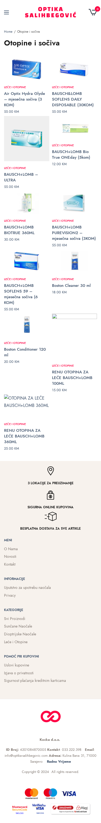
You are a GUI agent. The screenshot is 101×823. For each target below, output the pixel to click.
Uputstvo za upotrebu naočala (27, 587)
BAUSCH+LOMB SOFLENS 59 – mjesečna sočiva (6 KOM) (21, 294)
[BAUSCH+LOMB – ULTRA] (26, 138)
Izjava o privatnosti (19, 673)
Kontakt (9, 564)
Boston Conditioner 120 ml (25, 352)
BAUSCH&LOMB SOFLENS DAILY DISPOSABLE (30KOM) (73, 99)
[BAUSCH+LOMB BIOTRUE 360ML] (26, 202)
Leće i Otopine (15, 87)
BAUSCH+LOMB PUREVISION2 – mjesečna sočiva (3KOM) (74, 232)
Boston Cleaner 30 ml (71, 285)
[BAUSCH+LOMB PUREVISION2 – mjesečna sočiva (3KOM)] (74, 202)
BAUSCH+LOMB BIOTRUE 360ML (19, 230)
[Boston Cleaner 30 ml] (74, 261)
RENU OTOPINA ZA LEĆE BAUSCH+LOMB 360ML (24, 436)
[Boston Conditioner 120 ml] (26, 325)
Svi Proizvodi (14, 618)
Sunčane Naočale (18, 626)
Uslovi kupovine (16, 665)
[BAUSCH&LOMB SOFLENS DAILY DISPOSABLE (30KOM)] (74, 69)
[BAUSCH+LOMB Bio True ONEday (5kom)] (74, 127)
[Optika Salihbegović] (50, 12)
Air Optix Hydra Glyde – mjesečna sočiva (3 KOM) (24, 99)
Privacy (10, 595)
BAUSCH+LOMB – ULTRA (21, 177)
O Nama (11, 549)
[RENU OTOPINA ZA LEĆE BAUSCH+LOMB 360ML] (26, 405)
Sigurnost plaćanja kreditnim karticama (35, 680)
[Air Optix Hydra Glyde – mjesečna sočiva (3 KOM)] (26, 69)
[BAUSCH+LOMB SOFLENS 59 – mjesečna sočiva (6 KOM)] (26, 261)
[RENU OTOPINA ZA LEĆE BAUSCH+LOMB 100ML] (74, 336)
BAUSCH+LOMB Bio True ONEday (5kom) (71, 154)
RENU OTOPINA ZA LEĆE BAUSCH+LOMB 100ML (72, 377)
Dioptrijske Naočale (20, 634)
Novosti (10, 556)
